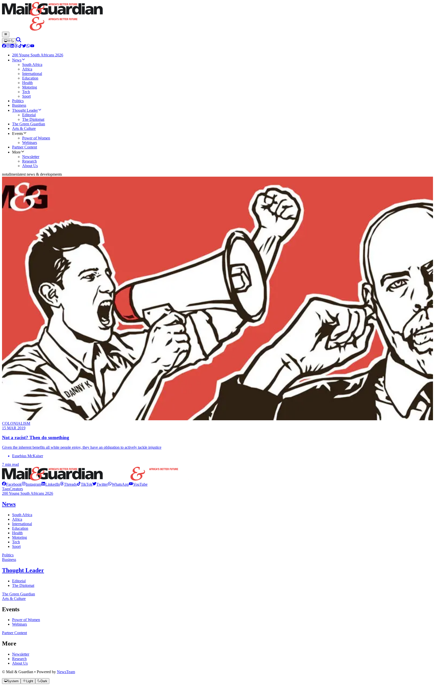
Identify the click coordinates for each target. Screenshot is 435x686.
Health (17, 533)
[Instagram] (8, 46)
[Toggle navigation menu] (5, 34)
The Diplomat (23, 585)
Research (19, 659)
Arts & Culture (14, 598)
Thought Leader (23, 570)
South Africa (22, 515)
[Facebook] (4, 46)
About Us (20, 663)
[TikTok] (20, 46)
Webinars (19, 624)
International (22, 524)
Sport (16, 546)
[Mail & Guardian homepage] (217, 17)
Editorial (19, 581)
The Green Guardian (18, 594)
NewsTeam (66, 672)
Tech (16, 542)
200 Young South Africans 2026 (27, 493)
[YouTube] (32, 46)
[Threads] (16, 46)
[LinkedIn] (12, 46)
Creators (16, 489)
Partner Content (14, 633)
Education (20, 528)
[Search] (18, 41)
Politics (8, 555)
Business (9, 559)
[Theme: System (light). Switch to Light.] (9, 41)
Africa (17, 519)
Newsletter (20, 654)
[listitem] (12, 484)
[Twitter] (24, 46)
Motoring (19, 537)
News (9, 504)
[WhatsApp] (28, 46)
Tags (6, 489)
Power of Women (26, 620)
